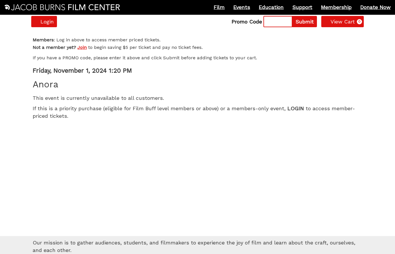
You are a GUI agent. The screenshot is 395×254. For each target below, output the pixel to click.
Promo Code (247, 21)
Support (302, 7)
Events (241, 7)
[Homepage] (62, 7)
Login (47, 22)
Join (82, 47)
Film (219, 7)
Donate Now (375, 7)
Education (271, 7)
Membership (336, 7)
